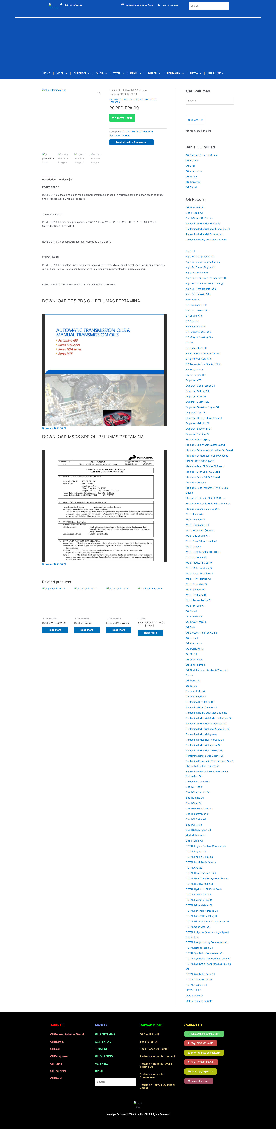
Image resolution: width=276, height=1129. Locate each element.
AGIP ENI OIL (103, 1041)
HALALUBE (214, 73)
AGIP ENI (152, 73)
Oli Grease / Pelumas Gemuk (202, 155)
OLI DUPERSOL (104, 1056)
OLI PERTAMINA (126, 90)
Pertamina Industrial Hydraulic (203, 223)
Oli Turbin (191, 176)
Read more (55, 629)
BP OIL (134, 73)
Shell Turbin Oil (194, 212)
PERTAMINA (174, 73)
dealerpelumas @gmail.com (139, 5)
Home (112, 90)
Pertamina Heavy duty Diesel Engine (206, 239)
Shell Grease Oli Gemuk (199, 218)
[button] (99, 93)
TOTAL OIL (101, 1049)
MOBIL (60, 73)
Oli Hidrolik (192, 160)
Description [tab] (49, 179)
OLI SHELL (101, 1063)
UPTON (194, 73)
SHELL (100, 73)
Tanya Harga (124, 117)
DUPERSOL (80, 73)
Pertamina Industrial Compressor (204, 234)
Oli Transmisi (136, 99)
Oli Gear (190, 165)
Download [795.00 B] (54, 428)
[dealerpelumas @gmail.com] (122, 4)
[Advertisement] (133, 44)
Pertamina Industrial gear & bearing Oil (208, 228)
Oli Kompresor (194, 171)
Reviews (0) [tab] (66, 179)
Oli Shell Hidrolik (195, 207)
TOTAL (117, 73)
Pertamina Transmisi (119, 135)
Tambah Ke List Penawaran (131, 142)
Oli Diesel (191, 187)
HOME (46, 73)
